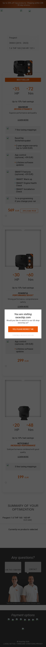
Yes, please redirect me (23, 329)
